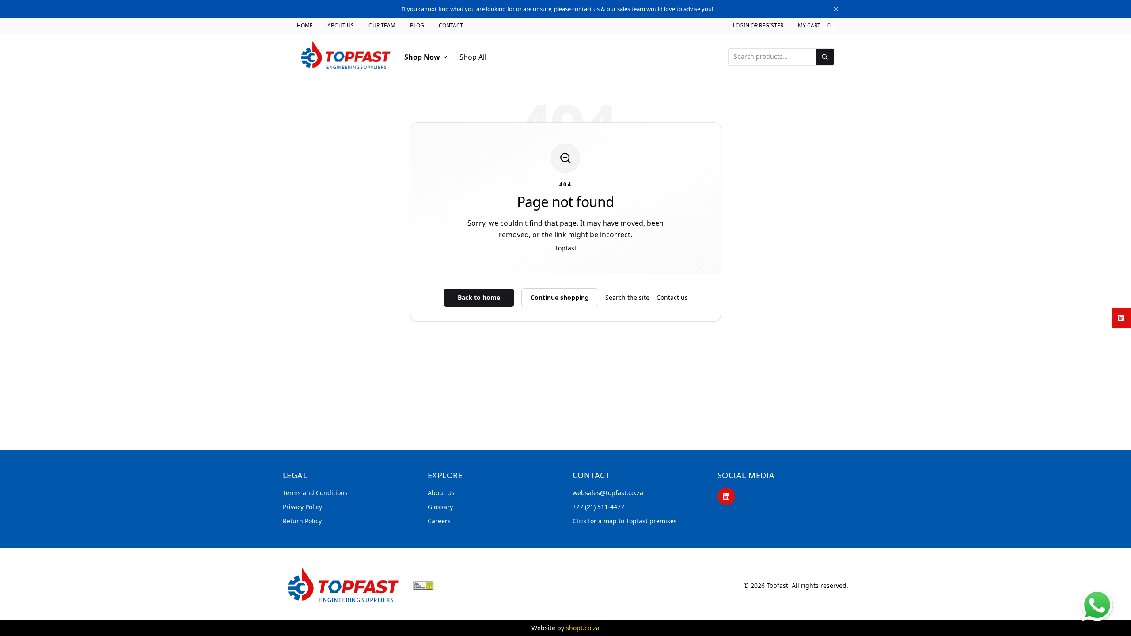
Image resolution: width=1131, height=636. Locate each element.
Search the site (627, 297)
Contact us (672, 297)
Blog (417, 25)
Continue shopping (560, 297)
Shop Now (422, 57)
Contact (451, 25)
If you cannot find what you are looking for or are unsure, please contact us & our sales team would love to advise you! (558, 9)
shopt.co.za (583, 628)
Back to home (479, 297)
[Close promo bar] (836, 9)
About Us (340, 25)
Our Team (381, 25)
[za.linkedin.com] (1121, 318)
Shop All (472, 57)
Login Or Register (758, 25)
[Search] (825, 57)
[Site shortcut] (1097, 605)
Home (305, 25)
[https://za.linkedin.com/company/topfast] (726, 496)
